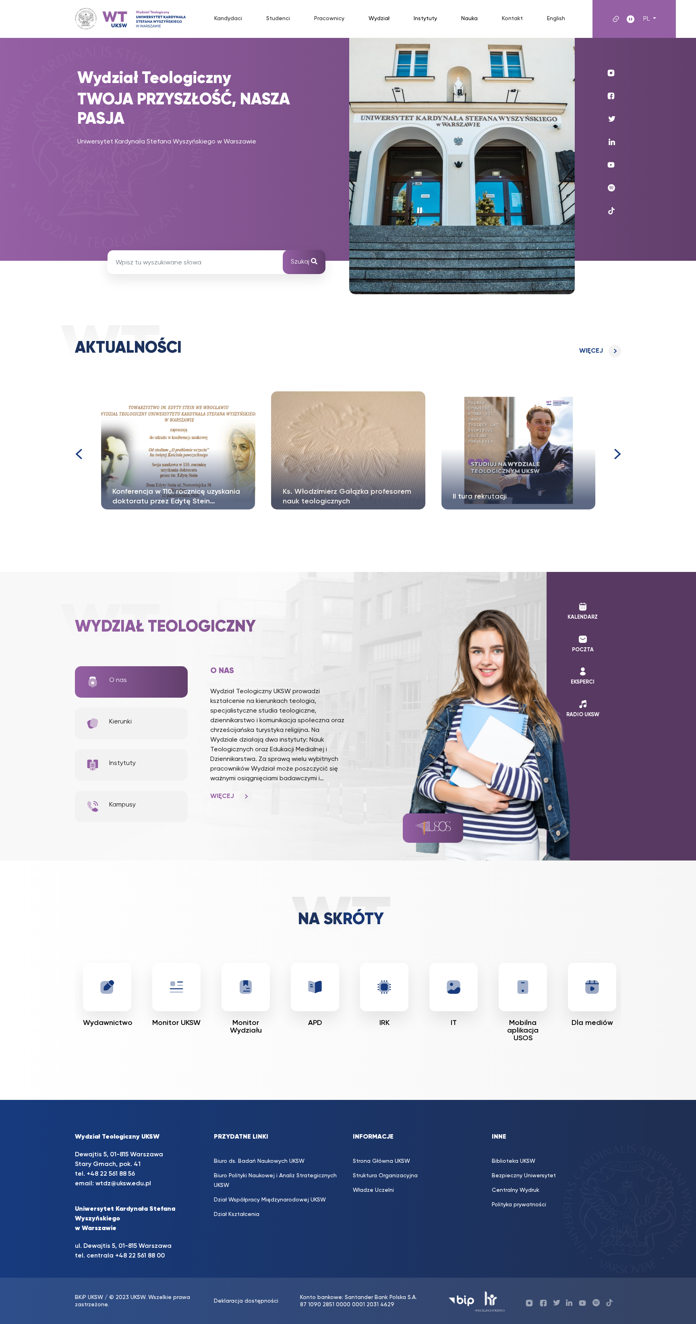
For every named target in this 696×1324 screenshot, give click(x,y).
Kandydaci (228, 18)
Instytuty (425, 18)
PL (647, 19)
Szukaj (301, 262)
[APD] (384, 987)
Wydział (379, 18)
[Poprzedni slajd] (78, 454)
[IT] (523, 987)
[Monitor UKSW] (246, 987)
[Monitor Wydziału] (315, 987)
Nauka (469, 18)
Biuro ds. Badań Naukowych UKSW (259, 1161)
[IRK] (453, 987)
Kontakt (512, 18)
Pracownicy (329, 18)
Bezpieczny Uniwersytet (524, 1176)
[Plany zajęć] (107, 987)
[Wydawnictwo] (176, 987)
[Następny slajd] (618, 454)
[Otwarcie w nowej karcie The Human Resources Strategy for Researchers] (490, 1301)
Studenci (278, 18)
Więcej (591, 351)
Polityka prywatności (519, 1205)
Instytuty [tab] (122, 763)
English (556, 18)
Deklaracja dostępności (246, 1301)
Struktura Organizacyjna (385, 1176)
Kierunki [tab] (120, 722)
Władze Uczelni (373, 1190)
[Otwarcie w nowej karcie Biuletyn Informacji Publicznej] (461, 1300)
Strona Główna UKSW (381, 1161)
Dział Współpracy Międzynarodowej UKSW (270, 1200)
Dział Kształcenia (236, 1214)
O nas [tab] (118, 680)
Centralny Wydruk (515, 1190)
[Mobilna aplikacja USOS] (592, 987)
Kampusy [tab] (122, 805)
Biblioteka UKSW (513, 1161)
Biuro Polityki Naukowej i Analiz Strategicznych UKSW (275, 1180)
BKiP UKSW (89, 1297)
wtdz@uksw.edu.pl (123, 1184)
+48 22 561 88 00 (140, 1256)
